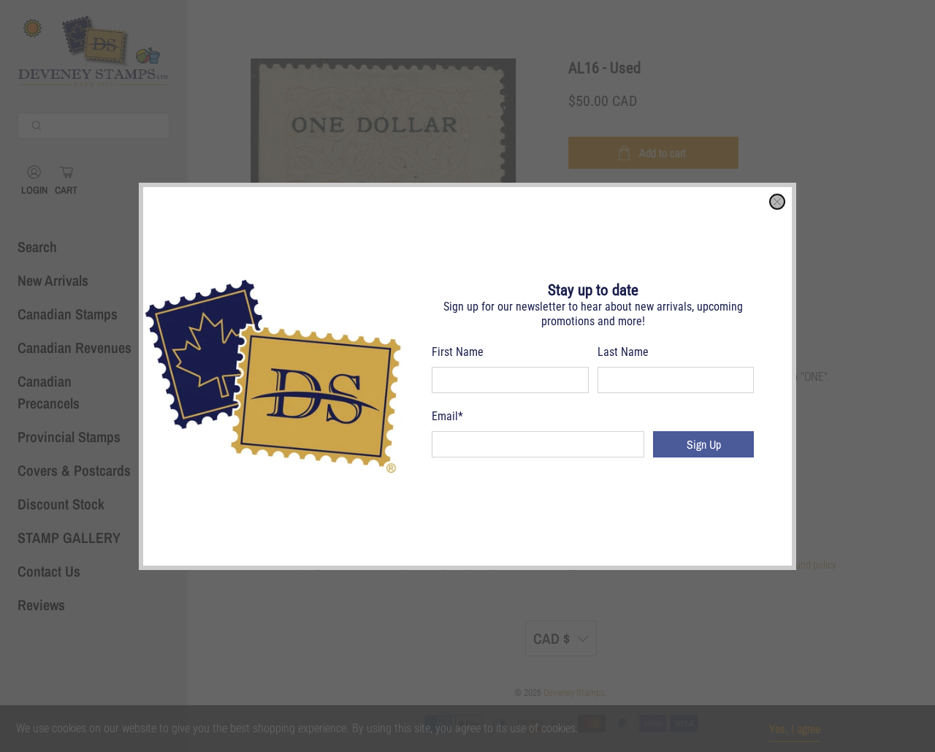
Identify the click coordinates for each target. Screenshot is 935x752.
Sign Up (704, 444)
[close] (777, 201)
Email (447, 416)
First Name (458, 352)
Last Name (623, 352)
